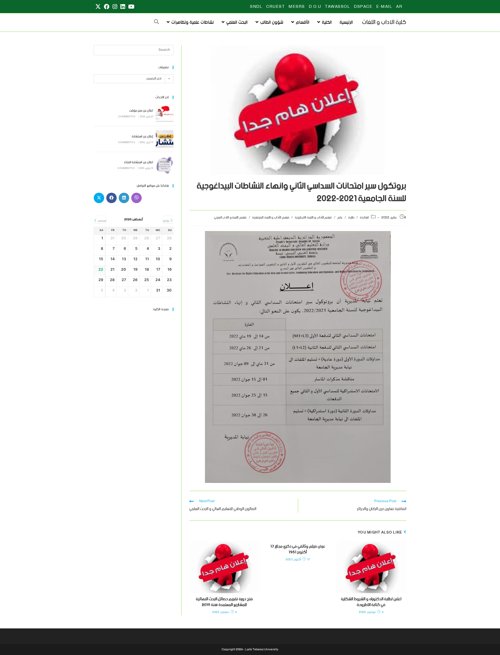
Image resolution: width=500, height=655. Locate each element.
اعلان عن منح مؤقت (141, 111)
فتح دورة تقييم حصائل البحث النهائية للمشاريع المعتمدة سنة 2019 (224, 602)
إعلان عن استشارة (142, 136)
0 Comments (126, 117)
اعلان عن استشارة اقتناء (138, 162)
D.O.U (315, 7)
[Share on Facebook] (111, 198)
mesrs (297, 7)
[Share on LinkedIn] (124, 198)
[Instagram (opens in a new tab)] (115, 7)
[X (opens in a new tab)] (98, 7)
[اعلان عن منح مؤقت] (164, 113)
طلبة (351, 217)
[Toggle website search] (156, 22)
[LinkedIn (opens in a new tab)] (123, 7)
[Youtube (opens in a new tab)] (130, 7)
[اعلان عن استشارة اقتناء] (164, 165)
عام (340, 217)
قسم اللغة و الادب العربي (230, 217)
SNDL (256, 7)
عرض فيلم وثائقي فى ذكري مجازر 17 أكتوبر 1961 (297, 549)
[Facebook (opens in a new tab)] (106, 7)
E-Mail (384, 7)
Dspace (363, 7)
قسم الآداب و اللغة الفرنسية (270, 217)
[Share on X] (99, 198)
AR (399, 7)
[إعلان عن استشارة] (164, 139)
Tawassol (337, 7)
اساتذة (364, 217)
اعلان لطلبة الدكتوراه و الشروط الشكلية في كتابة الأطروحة (371, 602)
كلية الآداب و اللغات (384, 22)
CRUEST (275, 7)
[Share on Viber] (136, 198)
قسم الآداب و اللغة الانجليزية (313, 217)
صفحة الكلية (161, 309)
